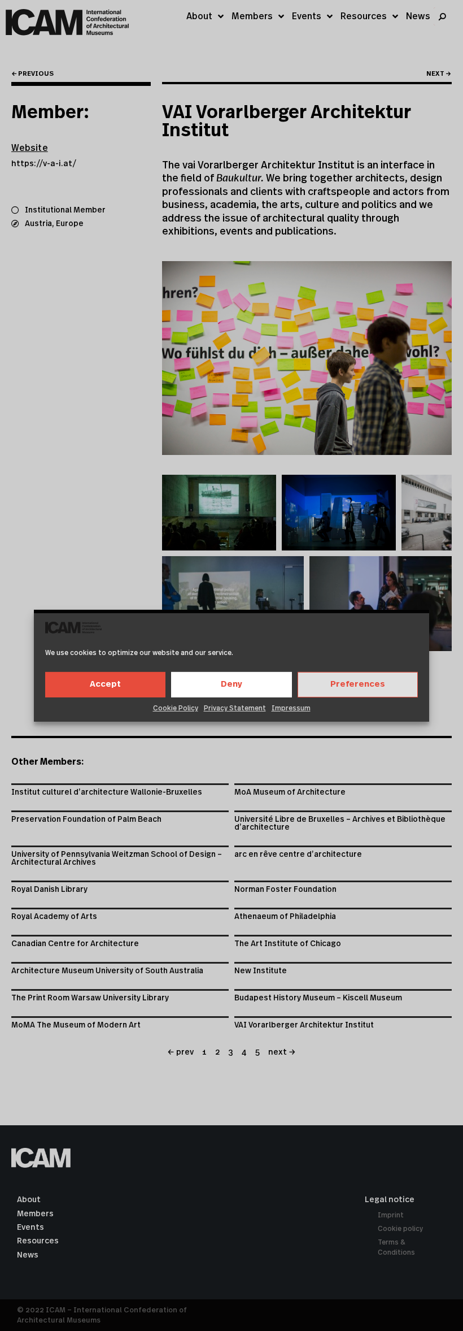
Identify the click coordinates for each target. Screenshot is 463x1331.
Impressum (291, 708)
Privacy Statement (235, 708)
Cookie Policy (175, 708)
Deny (231, 684)
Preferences (357, 684)
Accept (105, 684)
